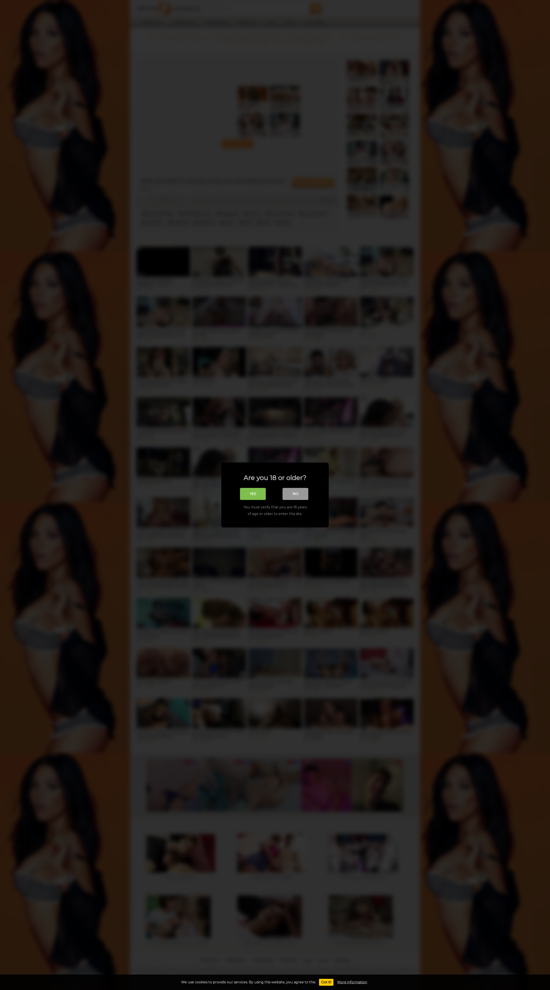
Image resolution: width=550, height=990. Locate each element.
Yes (253, 494)
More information (352, 982)
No (295, 494)
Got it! (326, 982)
